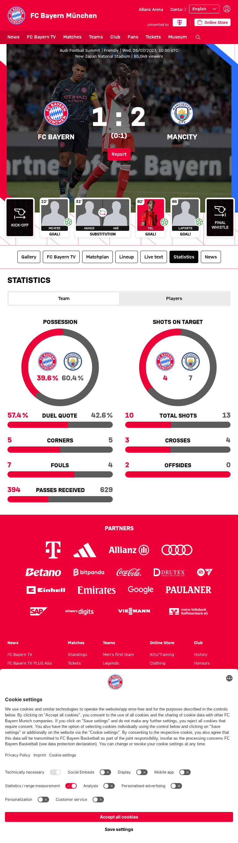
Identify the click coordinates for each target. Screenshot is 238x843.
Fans (133, 36)
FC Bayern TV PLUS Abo (29, 663)
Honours (202, 663)
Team (64, 298)
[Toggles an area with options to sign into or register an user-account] (227, 9)
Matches (72, 36)
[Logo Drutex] (169, 572)
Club (115, 36)
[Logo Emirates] (96, 590)
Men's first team (118, 654)
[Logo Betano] (43, 572)
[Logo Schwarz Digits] (79, 611)
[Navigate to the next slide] (185, 9)
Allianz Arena (151, 9)
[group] (119, 219)
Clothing (157, 663)
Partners (119, 528)
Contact (178, 9)
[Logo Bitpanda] (88, 572)
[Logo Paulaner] (189, 589)
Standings (77, 654)
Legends (111, 663)
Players (174, 298)
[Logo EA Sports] (205, 572)
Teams (96, 36)
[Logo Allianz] (129, 550)
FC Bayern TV (41, 36)
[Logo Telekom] (53, 549)
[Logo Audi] (176, 550)
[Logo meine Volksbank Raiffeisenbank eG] (188, 611)
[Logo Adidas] (84, 550)
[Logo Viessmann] (134, 611)
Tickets (153, 36)
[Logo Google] (140, 590)
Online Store (162, 642)
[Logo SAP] (39, 611)
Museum (177, 36)
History (200, 654)
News (13, 36)
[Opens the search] (198, 37)
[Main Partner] (180, 22)
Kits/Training (162, 654)
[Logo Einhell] (46, 590)
